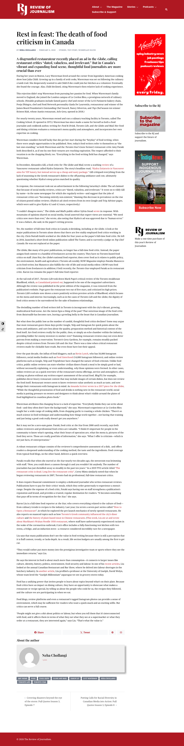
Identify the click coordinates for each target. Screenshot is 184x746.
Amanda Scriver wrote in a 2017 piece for (97, 386)
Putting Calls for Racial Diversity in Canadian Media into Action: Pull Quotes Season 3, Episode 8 (99, 701)
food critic (44, 678)
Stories (131, 7)
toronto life (24, 682)
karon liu (75, 678)
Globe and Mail (60, 678)
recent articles (112, 563)
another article (46, 571)
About (95, 7)
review (105, 164)
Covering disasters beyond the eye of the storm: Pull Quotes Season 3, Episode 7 (43, 701)
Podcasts (148, 7)
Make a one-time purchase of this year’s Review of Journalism (150, 242)
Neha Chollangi (28, 50)
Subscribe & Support (104, 12)
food (33, 678)
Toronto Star (40, 682)
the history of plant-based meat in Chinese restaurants (57, 517)
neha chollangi (108, 678)
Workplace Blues (87, 50)
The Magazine (114, 7)
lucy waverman (90, 678)
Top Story (72, 50)
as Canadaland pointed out (49, 282)
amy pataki (22, 678)
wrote (96, 211)
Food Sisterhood (65, 357)
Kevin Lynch (82, 353)
